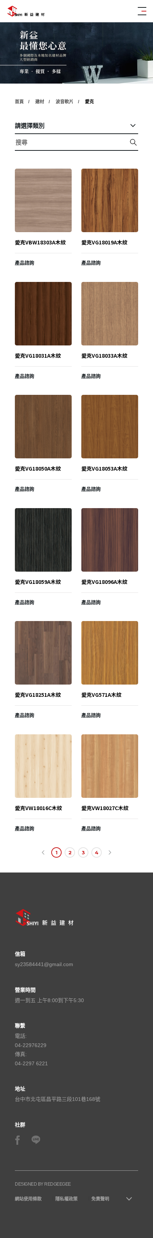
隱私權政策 (66, 1199)
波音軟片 (65, 101)
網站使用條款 (28, 1199)
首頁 (19, 101)
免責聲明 (100, 1199)
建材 (39, 101)
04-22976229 (30, 1045)
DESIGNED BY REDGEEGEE (43, 1184)
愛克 (89, 101)
